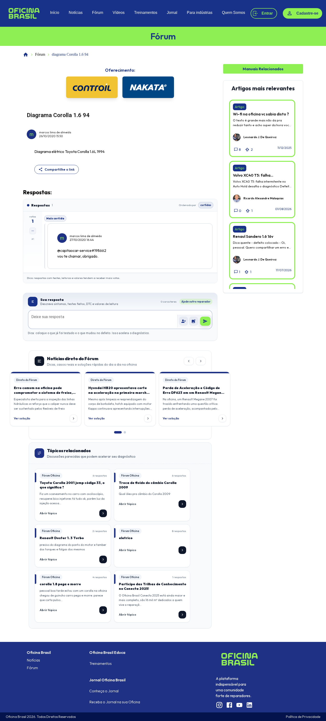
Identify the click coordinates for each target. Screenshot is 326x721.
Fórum (97, 13)
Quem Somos (233, 13)
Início (54, 13)
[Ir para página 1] (118, 432)
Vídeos (119, 13)
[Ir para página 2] (125, 432)
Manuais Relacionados (263, 68)
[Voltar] (189, 361)
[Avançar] (201, 361)
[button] (193, 321)
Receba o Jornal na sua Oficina (114, 701)
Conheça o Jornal (104, 690)
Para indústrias (199, 13)
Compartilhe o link (60, 169)
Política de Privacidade (303, 717)
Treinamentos (145, 13)
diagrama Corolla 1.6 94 (70, 54)
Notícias (76, 13)
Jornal (172, 13)
